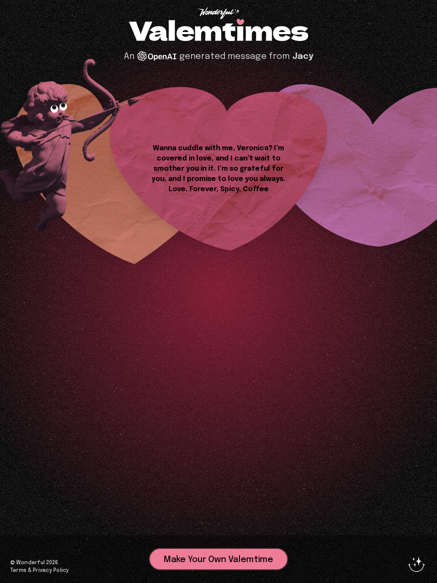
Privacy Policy (51, 570)
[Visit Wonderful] (218, 14)
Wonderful (30, 563)
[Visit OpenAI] (157, 56)
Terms (18, 570)
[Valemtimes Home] (218, 31)
